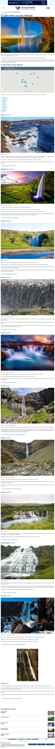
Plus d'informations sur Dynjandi (9, 592)
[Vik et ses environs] (51, 720)
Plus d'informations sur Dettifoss (9, 329)
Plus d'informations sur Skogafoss (9, 274)
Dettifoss (4, 101)
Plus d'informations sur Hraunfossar (10, 539)
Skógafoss (4, 100)
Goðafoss (4, 103)
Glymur (3, 111)
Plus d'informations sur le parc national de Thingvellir (13, 644)
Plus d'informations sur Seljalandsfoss (10, 217)
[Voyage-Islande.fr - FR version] (47, 8)
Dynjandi (4, 108)
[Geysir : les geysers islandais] (51, 737)
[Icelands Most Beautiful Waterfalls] (49, 8)
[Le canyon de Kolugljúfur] (51, 714)
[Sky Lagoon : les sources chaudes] (51, 731)
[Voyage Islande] (25, 8)
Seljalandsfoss (5, 98)
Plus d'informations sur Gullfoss (9, 165)
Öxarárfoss (4, 110)
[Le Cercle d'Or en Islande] (51, 726)
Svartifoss (4, 104)
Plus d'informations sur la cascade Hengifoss (12, 488)
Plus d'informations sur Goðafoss (9, 382)
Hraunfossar (5, 107)
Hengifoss (4, 106)
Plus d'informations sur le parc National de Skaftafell (13, 434)
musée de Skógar (9, 271)
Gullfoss (4, 97)
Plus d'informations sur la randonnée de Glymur (12, 698)
